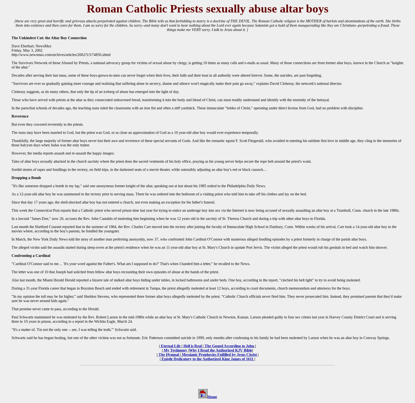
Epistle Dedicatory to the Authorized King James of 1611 (207, 359)
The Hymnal (169, 355)
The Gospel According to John (229, 346)
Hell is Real (193, 346)
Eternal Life (171, 346)
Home (212, 397)
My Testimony (175, 350)
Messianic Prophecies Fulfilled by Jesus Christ (219, 355)
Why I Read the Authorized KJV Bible (220, 350)
